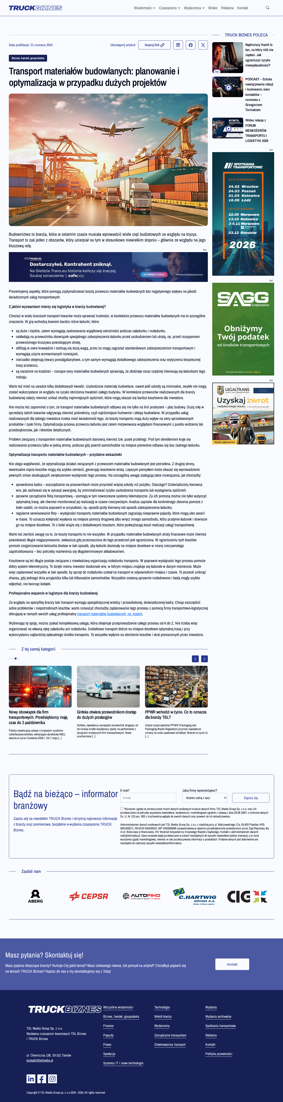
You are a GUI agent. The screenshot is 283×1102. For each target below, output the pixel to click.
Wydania (211, 1007)
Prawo (107, 1044)
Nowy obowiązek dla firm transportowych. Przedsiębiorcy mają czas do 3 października (38, 717)
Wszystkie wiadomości (118, 1007)
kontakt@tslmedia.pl (40, 1060)
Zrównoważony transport (169, 1044)
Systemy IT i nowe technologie (123, 1062)
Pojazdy (108, 1035)
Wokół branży (163, 1016)
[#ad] (108, 267)
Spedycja (109, 1053)
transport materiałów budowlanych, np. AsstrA (109, 614)
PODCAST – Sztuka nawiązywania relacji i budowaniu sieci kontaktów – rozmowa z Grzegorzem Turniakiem (259, 94)
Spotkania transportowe (220, 1025)
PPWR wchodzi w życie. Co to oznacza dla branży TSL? (176, 714)
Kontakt (242, 8)
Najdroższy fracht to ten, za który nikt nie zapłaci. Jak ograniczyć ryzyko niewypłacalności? (259, 55)
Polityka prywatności (218, 1053)
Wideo (213, 8)
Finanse (108, 1025)
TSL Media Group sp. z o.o (55, 1092)
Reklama (227, 8)
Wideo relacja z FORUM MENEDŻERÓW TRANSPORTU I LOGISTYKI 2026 (256, 130)
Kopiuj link (152, 44)
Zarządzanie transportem (170, 1035)
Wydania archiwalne (218, 1016)
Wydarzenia (192, 8)
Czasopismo (168, 8)
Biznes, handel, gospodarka (28, 58)
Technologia (162, 1007)
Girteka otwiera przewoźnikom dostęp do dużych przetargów (106, 714)
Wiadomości (143, 8)
